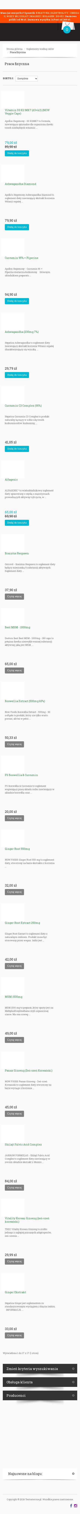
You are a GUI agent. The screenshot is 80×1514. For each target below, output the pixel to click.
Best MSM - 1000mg (17, 627)
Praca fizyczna (18, 52)
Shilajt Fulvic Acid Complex (23, 1144)
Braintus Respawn (17, 553)
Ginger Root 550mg (17, 849)
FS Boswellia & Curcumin (21, 775)
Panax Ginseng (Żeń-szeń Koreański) (28, 1070)
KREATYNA (43, 12)
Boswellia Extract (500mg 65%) (25, 701)
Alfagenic (11, 479)
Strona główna (15, 48)
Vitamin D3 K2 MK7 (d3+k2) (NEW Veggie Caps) (27, 111)
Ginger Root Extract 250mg (22, 923)
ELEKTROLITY (59, 12)
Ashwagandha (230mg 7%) (22, 332)
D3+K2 (59, 16)
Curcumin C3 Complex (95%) (23, 405)
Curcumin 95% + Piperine (21, 258)
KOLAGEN (48, 16)
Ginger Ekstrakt (15, 1292)
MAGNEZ (35, 16)
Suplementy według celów (40, 48)
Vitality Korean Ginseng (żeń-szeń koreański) (27, 1219)
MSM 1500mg (13, 996)
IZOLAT (24, 16)
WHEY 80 (12, 16)
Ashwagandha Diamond (20, 184)
